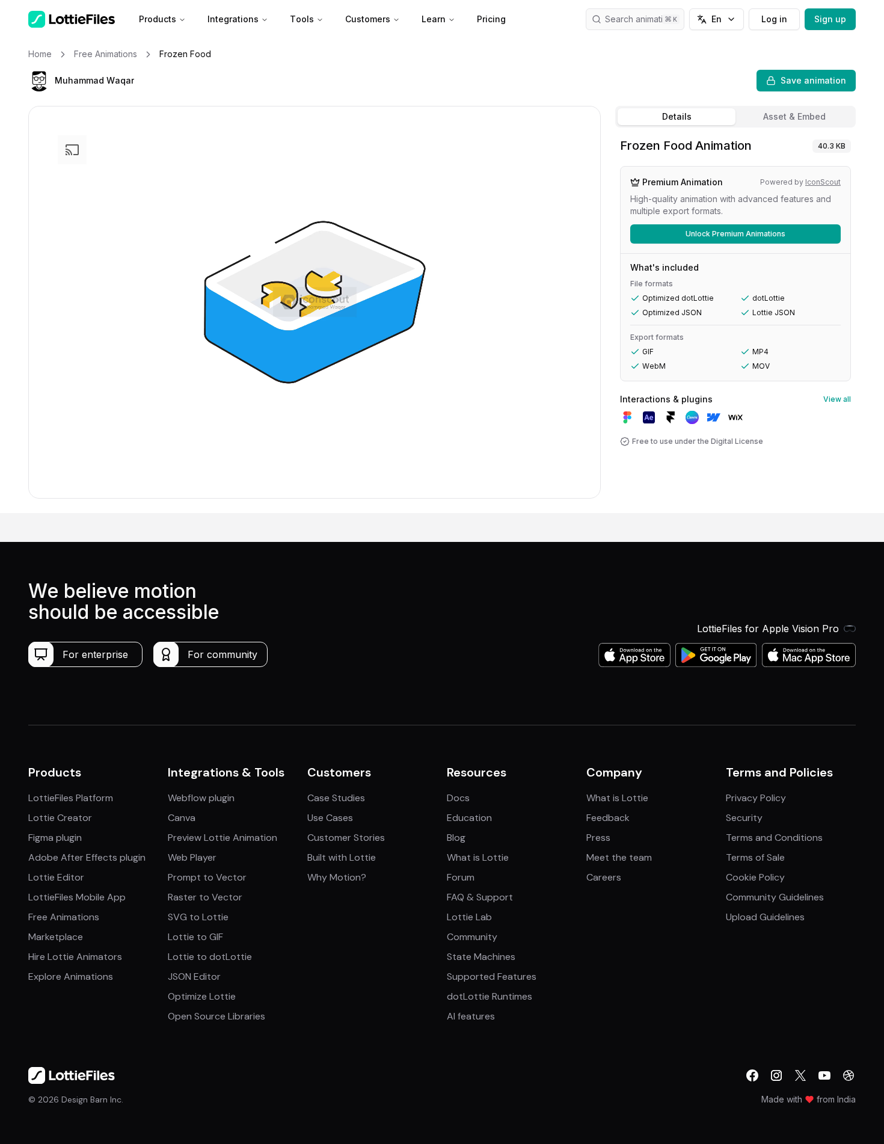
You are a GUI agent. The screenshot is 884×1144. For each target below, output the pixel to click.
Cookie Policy (755, 877)
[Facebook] (752, 1075)
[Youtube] (824, 1075)
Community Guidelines (775, 897)
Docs (458, 798)
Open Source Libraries (216, 1016)
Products (157, 19)
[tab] (676, 116)
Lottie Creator (60, 817)
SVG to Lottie (198, 917)
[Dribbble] (848, 1075)
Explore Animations (70, 976)
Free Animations (63, 917)
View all (837, 399)
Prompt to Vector (207, 877)
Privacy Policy (756, 798)
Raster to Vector (205, 897)
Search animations (641, 19)
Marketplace (55, 936)
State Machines (481, 956)
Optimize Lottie (202, 996)
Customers (367, 19)
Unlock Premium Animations (735, 233)
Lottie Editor (56, 877)
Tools (302, 19)
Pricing (491, 19)
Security (744, 817)
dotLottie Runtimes (489, 996)
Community (472, 936)
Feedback (608, 817)
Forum (460, 877)
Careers (603, 877)
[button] (39, 80)
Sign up (830, 19)
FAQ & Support (480, 897)
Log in (774, 19)
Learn (434, 19)
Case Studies (336, 798)
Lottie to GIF (195, 936)
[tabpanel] (735, 322)
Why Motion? (336, 877)
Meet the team (619, 857)
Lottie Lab (469, 917)
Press (598, 837)
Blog (456, 837)
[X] (800, 1075)
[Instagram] (776, 1075)
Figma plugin (55, 837)
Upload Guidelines (765, 917)
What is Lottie (478, 857)
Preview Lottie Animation (222, 837)
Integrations (233, 19)
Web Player (192, 857)
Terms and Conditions (774, 837)
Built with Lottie (341, 857)
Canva (181, 817)
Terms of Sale (755, 857)
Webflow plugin (201, 798)
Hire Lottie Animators (75, 956)
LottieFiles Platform (70, 798)
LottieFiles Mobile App (77, 897)
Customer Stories (346, 837)
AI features (471, 1016)
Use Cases (330, 817)
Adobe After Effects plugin (87, 857)
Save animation (813, 80)
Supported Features (491, 976)
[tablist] (735, 117)
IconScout (823, 181)
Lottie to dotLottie (210, 956)
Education (469, 817)
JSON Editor (194, 976)
